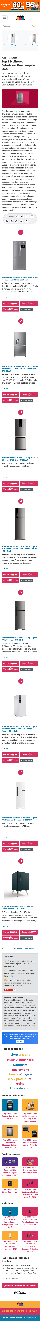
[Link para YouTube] (7, 1311)
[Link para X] (11, 1311)
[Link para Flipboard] (30, 1311)
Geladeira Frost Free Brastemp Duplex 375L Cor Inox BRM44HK (19, 638)
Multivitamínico (20, 1059)
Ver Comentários (26, 309)
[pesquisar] (34, 25)
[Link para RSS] (26, 1311)
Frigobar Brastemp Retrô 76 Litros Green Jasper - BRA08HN (18, 907)
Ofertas (6, 303)
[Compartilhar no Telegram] (7, 221)
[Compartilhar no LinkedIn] (32, 216)
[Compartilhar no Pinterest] (11, 221)
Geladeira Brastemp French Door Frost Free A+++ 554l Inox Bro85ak (20, 278)
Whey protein (17, 1078)
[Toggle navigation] (5, 17)
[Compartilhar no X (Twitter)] (27, 216)
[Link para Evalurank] (36, 1311)
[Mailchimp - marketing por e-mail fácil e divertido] (20, 1294)
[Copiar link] (26, 221)
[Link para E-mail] (22, 1311)
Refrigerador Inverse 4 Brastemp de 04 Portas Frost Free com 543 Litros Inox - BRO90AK (20, 368)
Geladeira (20, 1064)
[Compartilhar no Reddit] (16, 221)
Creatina (24, 1054)
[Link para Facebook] (18, 1311)
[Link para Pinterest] (3, 1311)
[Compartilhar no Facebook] (22, 216)
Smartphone (20, 1069)
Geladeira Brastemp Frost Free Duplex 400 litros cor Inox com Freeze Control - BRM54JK (20, 548)
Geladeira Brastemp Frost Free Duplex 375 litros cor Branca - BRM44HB (19, 818)
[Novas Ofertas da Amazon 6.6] (20, 5)
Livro (14, 1054)
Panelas (14, 1074)
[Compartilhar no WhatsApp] (17, 216)
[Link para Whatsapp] (33, 1311)
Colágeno (26, 1074)
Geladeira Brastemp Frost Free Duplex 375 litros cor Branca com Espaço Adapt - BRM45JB (19, 728)
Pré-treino (24, 1081)
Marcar (20, 1041)
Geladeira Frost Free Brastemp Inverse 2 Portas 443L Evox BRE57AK (20, 458)
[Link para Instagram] (15, 1311)
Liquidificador (20, 1088)
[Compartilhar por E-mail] (21, 221)
